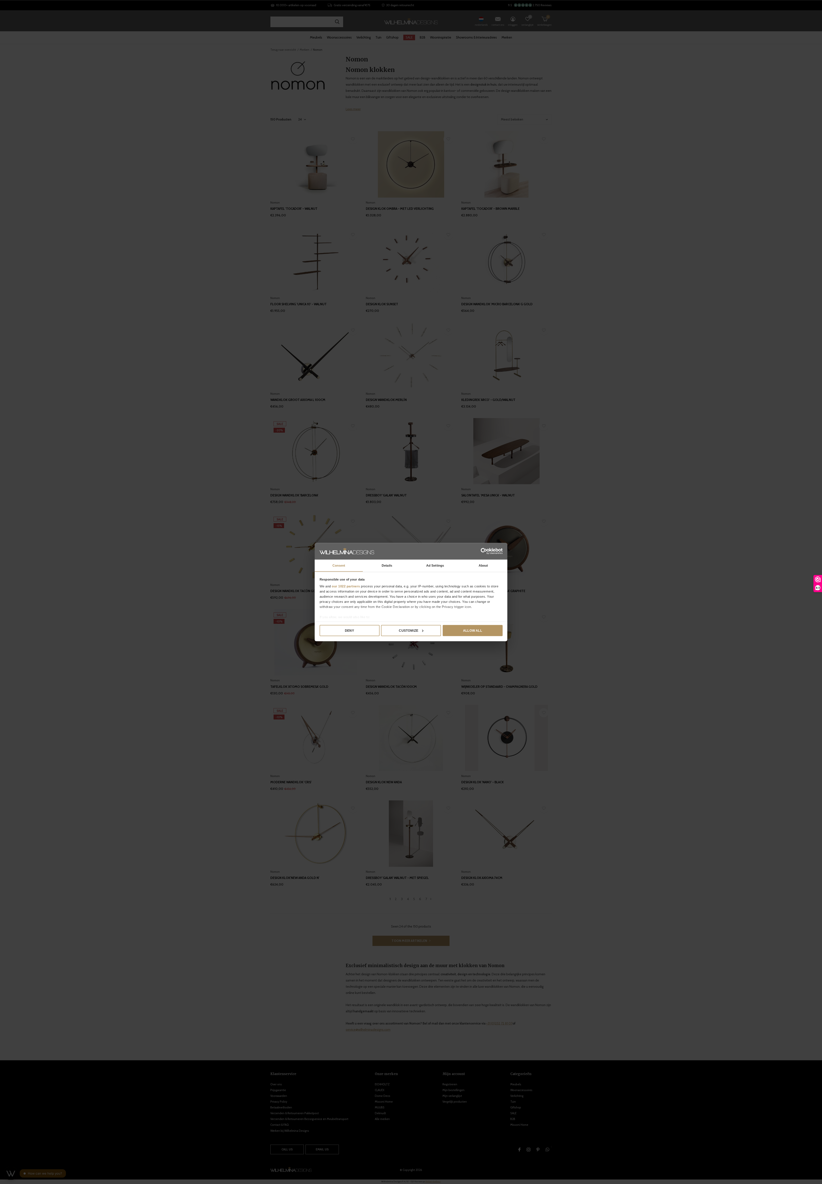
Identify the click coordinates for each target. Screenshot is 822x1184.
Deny (349, 630)
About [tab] (483, 565)
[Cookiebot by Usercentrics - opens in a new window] (484, 551)
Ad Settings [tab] (435, 565)
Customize (408, 630)
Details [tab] (387, 565)
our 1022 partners (346, 586)
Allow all (472, 630)
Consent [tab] (338, 565)
